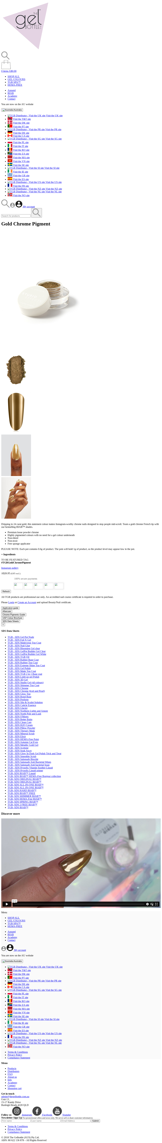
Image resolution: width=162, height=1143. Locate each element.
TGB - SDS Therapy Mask (21, 730)
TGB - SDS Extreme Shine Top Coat (26, 665)
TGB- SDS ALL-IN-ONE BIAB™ (26, 784)
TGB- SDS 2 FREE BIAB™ (22, 804)
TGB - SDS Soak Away (20, 750)
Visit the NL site (53, 191)
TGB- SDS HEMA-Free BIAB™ (25, 799)
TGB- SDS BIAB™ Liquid (22, 773)
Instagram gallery (10, 568)
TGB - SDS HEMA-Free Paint (23, 739)
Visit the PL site (20, 142)
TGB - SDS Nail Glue (19, 645)
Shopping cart (15, 1088)
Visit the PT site (20, 126)
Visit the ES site (20, 179)
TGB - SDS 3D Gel (18, 679)
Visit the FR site (20, 186)
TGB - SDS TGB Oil (18, 657)
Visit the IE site (20, 171)
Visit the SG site (53, 138)
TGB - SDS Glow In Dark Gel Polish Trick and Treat (34, 753)
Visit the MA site (21, 157)
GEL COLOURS (16, 79)
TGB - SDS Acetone (18, 747)
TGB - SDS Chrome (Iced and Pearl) (26, 691)
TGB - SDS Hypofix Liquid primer (25, 770)
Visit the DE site (20, 133)
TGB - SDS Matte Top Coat (22, 671)
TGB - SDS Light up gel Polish (23, 676)
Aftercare (7, 611)
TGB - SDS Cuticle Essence (22, 705)
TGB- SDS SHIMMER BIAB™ (24, 796)
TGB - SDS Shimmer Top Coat (23, 685)
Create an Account (27, 602)
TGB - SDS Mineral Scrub (21, 733)
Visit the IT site (20, 146)
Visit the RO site (20, 150)
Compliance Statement (19, 1057)
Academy (12, 96)
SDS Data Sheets (11, 621)
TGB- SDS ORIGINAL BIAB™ (24, 779)
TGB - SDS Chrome (18, 688)
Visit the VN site (21, 161)
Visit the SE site (20, 165)
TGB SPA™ (14, 82)
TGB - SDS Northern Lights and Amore (28, 711)
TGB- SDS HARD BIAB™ (22, 790)
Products (12, 1068)
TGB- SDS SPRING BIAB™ (23, 801)
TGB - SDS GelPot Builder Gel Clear (27, 651)
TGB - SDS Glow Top (19, 694)
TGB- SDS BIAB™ (18, 807)
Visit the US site (53, 182)
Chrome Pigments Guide (14, 614)
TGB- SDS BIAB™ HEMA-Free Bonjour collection (34, 776)
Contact (11, 99)
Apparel (12, 90)
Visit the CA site (20, 136)
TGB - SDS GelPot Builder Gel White (27, 654)
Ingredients (8, 554)
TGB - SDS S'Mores (18, 716)
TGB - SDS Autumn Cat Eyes (23, 742)
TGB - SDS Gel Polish (19, 668)
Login (11, 602)
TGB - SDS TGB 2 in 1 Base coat (25, 674)
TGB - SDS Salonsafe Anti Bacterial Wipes (29, 762)
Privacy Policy (15, 1055)
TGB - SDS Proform (18, 699)
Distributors (13, 1071)
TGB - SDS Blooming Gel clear (24, 648)
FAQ (10, 1074)
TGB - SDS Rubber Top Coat (23, 662)
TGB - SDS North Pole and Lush (24, 713)
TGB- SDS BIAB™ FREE (21, 793)
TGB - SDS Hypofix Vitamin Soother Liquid (30, 767)
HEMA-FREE (15, 85)
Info (10, 1079)
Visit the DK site (21, 122)
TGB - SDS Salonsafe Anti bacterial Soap (29, 765)
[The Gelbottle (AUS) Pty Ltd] (25, 50)
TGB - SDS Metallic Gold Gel (23, 745)
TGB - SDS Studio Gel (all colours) (26, 682)
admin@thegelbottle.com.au (15, 1096)
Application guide (10, 608)
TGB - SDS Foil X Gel (19, 640)
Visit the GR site (20, 175)
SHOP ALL (14, 76)
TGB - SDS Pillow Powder (21, 728)
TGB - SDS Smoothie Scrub (22, 756)
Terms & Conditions (18, 1052)
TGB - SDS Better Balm (20, 719)
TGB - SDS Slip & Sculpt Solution (25, 702)
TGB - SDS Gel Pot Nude (21, 637)
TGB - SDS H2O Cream (20, 725)
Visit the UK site (54, 115)
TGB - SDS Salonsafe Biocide (23, 759)
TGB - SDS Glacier (18, 708)
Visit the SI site (51, 168)
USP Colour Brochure (12, 618)
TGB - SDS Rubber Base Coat (23, 659)
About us (12, 1077)
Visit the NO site (21, 195)
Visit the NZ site (53, 188)
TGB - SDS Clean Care (19, 722)
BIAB (11, 93)
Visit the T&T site (21, 119)
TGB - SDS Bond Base (19, 696)
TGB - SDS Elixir (17, 736)
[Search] (5, 206)
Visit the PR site (53, 129)
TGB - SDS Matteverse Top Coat (24, 642)
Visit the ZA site (20, 153)
